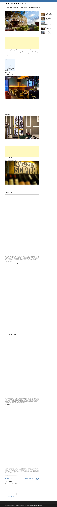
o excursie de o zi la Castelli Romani (19, 468)
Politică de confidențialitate (38, 505)
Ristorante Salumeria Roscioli (10, 68)
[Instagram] (50, 0)
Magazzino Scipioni (9, 65)
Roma (14, 475)
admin (6, 34)
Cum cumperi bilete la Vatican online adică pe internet (48, 18)
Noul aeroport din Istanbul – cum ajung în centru (48, 14)
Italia (11, 475)
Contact (25, 7)
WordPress (32, 505)
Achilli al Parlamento (9, 69)
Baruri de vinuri (8, 64)
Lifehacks (28, 34)
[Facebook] (49, 0)
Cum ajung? (25, 34)
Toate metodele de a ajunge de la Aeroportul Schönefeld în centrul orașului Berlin (48, 23)
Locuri (31, 34)
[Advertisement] (22, 43)
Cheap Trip (21, 7)
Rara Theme (25, 505)
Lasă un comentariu (36, 34)
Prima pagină (7, 7)
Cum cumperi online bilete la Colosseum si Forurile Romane (48, 28)
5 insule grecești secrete (8, 478)
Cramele (7, 70)
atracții (7, 475)
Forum (11, 7)
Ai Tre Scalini (8, 66)
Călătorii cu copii (15, 7)
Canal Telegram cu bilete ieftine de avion (34, 7)
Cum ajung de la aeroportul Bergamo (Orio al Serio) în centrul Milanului (48, 32)
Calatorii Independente (15, 3)
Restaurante (7, 67)
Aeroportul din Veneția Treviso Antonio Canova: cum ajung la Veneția (46, 51)
